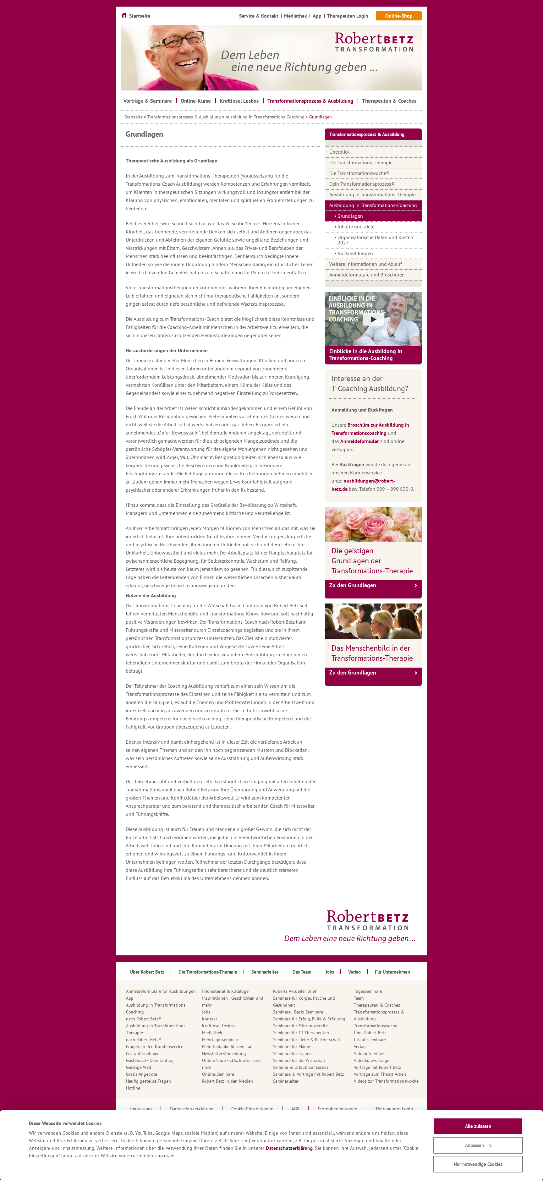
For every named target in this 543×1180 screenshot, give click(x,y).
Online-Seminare (218, 1074)
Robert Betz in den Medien (227, 1081)
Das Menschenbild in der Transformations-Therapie (372, 653)
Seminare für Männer (293, 1046)
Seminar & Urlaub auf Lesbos (301, 1067)
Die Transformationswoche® (359, 173)
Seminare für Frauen (292, 1053)
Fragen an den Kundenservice (154, 1046)
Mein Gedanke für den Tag (227, 1046)
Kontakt (209, 1019)
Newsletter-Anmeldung (224, 1053)
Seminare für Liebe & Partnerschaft (306, 1039)
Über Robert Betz (370, 1032)
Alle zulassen (478, 1126)
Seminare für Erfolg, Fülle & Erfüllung (309, 1019)
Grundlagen (350, 216)
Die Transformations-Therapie (360, 162)
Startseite (133, 117)
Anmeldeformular (359, 441)
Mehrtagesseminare (220, 1039)
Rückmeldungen (355, 253)
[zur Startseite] (271, 57)
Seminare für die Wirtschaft (299, 1060)
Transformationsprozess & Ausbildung (184, 117)
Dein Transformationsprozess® (362, 184)
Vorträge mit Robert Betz (377, 1067)
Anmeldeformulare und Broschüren (367, 274)
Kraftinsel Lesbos (218, 1026)
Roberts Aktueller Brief (294, 991)
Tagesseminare (368, 991)
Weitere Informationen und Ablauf (365, 264)
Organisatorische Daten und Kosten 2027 (375, 240)
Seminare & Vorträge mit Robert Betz (308, 1074)
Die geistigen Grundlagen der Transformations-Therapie (372, 561)
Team (359, 998)
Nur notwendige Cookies (478, 1164)
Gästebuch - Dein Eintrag (150, 1060)
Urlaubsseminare (370, 1039)
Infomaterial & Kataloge (225, 991)
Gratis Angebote (141, 1074)
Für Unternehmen (143, 1053)
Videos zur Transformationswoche (386, 1081)
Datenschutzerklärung (289, 1148)
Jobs (206, 1012)
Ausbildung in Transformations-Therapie (372, 194)
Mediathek (212, 1032)
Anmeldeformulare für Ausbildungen (161, 991)
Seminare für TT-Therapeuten (301, 1032)
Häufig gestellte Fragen (148, 1081)
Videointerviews (369, 1053)
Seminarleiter (286, 1081)
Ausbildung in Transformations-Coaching (265, 117)
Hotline (133, 1088)
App (130, 998)
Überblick (339, 152)
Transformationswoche (375, 1026)
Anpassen (474, 1145)
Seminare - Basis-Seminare (298, 1012)
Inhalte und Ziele (356, 226)
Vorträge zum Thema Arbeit (380, 1074)
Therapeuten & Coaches (377, 1005)
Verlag (360, 1046)
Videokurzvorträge (371, 1060)
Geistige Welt (138, 1067)
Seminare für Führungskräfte (300, 1026)
